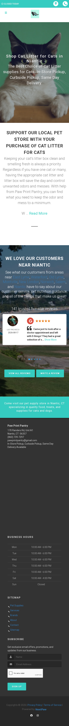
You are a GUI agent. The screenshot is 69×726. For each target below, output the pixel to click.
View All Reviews (19, 373)
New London (29, 282)
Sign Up (17, 686)
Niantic (20, 287)
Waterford (39, 277)
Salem (60, 282)
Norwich (47, 282)
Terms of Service (53, 705)
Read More (38, 213)
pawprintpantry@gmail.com (22, 440)
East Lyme (21, 277)
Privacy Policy (35, 705)
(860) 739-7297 (16, 437)
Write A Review (50, 373)
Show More (51, 339)
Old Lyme (56, 277)
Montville (10, 282)
